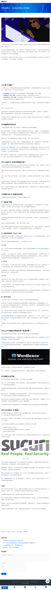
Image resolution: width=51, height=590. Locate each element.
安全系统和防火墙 (21, 342)
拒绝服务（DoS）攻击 (35, 93)
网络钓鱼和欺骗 (5, 337)
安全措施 (28, 429)
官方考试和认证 (14, 395)
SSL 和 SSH (12, 431)
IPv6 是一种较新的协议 (10, 147)
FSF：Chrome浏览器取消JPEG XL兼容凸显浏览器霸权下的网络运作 (19, 543)
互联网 (2, 5)
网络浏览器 (32, 303)
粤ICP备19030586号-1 (34, 581)
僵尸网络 (20, 531)
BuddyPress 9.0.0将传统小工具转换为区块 (13, 540)
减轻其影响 (21, 238)
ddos (4, 531)
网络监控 (3, 467)
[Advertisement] (25, 71)
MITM (14, 531)
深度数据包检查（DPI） (10, 478)
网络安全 (26, 531)
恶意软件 (19, 210)
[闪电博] (4, 1)
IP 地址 (14, 131)
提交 (4, 573)
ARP (12, 97)
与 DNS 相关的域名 (41, 248)
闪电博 (27, 583)
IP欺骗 (8, 531)
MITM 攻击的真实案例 (6, 316)
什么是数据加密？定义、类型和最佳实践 (12, 545)
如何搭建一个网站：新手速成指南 (11, 547)
